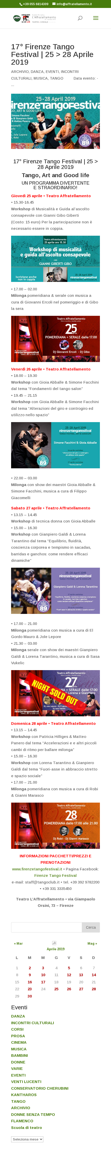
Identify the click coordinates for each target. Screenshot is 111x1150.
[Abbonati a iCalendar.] (54, 943)
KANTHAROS (24, 1094)
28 (94, 989)
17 (43, 982)
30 (30, 996)
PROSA (18, 1036)
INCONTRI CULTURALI (32, 1023)
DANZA (37, 72)
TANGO (56, 78)
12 (69, 975)
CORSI (17, 1029)
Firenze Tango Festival (55, 875)
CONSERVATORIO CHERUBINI (39, 1088)
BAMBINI (19, 1055)
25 (56, 989)
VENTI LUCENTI (26, 1081)
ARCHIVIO (20, 72)
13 (81, 975)
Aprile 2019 (56, 949)
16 (30, 982)
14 (94, 975)
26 (69, 989)
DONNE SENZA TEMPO (33, 1114)
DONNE (18, 1062)
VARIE (17, 1068)
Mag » (92, 943)
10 (43, 975)
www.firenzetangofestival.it (37, 869)
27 (81, 989)
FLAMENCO (22, 1121)
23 (30, 989)
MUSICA (41, 78)
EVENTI (52, 72)
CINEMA (19, 1042)
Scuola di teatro (26, 1127)
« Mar (18, 943)
